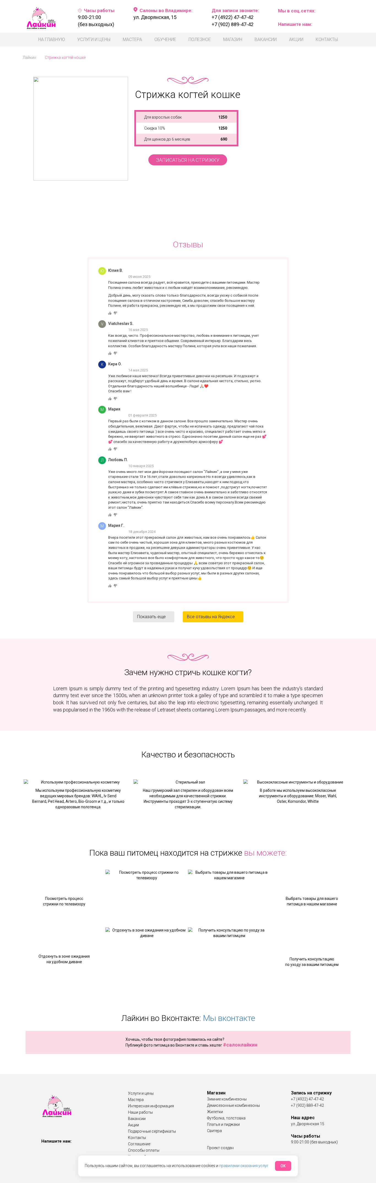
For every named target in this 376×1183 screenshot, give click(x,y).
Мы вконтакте (229, 1018)
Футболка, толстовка (226, 1118)
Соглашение (139, 1144)
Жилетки (215, 1112)
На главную (51, 39)
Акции (296, 39)
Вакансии (266, 39)
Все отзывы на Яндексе (213, 616)
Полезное (200, 39)
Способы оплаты (143, 1150)
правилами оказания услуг (243, 1165)
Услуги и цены (93, 39)
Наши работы (140, 1112)
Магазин (232, 39)
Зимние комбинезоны (227, 1099)
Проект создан (220, 1148)
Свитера (214, 1131)
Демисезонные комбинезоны (233, 1105)
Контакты (327, 39)
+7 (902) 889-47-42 (233, 24)
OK (283, 1166)
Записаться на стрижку (187, 160)
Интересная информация (151, 1106)
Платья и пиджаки (223, 1124)
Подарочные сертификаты (152, 1131)
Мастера (132, 39)
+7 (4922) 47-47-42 (233, 17)
